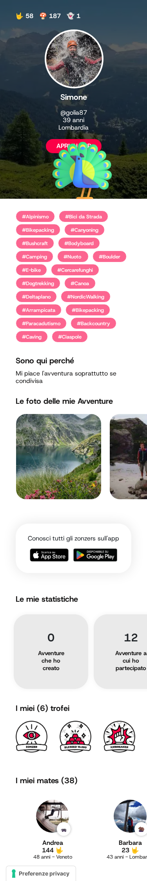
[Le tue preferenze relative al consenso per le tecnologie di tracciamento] (41, 873)
